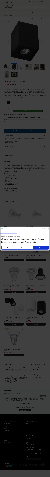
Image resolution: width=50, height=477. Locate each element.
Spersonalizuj (24, 247)
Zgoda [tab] (8, 231)
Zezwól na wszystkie (41, 247)
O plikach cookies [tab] (41, 231)
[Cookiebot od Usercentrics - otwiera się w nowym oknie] (43, 228)
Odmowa (9, 247)
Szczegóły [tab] (25, 231)
